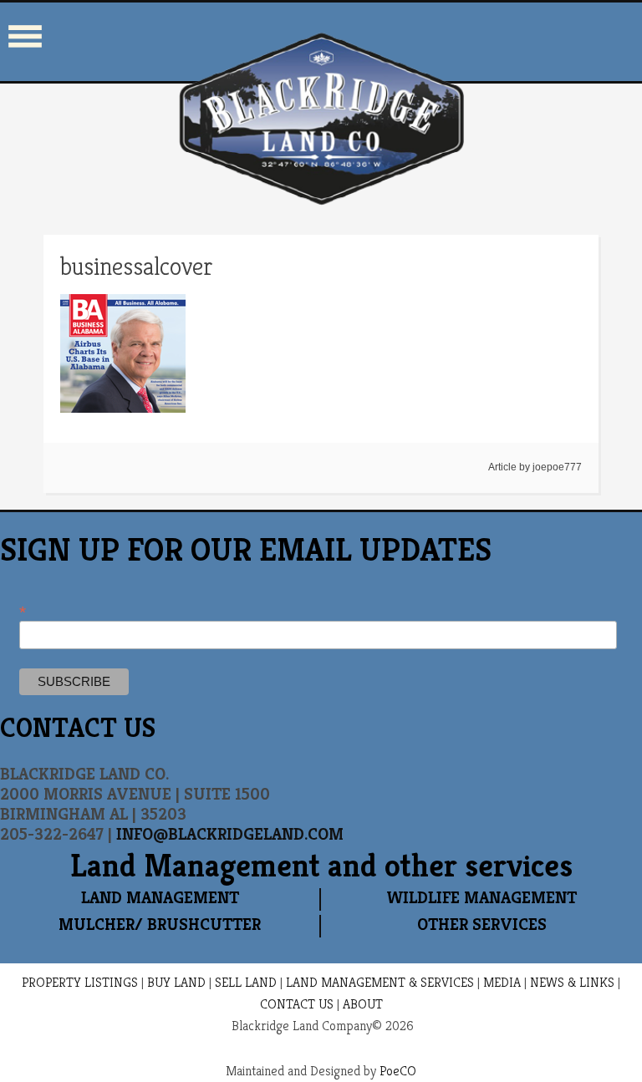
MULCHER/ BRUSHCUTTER (160, 924)
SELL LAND (246, 982)
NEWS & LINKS (572, 982)
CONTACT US (297, 1004)
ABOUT (363, 1004)
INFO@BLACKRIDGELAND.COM (230, 834)
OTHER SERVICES (482, 924)
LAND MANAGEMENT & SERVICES (380, 982)
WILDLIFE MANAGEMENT (481, 897)
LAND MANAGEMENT (160, 897)
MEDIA (502, 982)
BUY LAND (176, 982)
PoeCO (398, 1070)
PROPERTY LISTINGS (80, 982)
